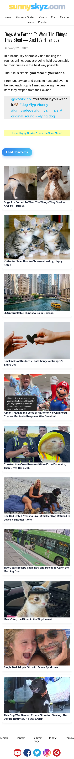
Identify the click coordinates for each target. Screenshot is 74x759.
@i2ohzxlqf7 (21, 99)
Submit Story (37, 740)
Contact (20, 738)
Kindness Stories (25, 17)
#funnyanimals (46, 110)
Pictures (64, 17)
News (8, 17)
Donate (52, 738)
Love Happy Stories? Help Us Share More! (37, 133)
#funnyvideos (22, 110)
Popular (42, 22)
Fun (53, 17)
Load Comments (17, 152)
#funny (42, 105)
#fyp (32, 105)
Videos (43, 17)
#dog (24, 105)
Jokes (30, 22)
